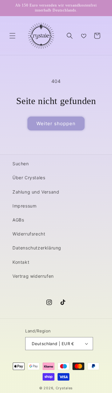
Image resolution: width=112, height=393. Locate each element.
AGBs (18, 219)
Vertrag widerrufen (33, 276)
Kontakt (20, 262)
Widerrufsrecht (28, 233)
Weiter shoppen (56, 123)
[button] (12, 36)
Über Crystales (28, 177)
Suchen (20, 163)
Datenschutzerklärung (36, 247)
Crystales (64, 388)
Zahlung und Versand (35, 191)
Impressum (24, 205)
